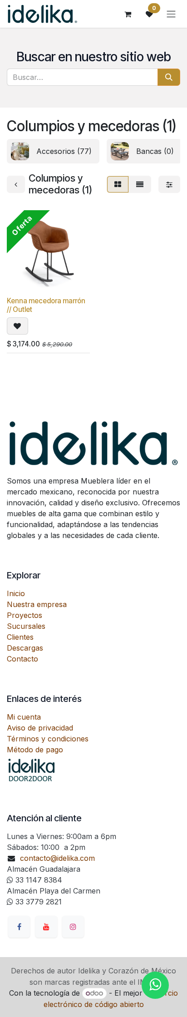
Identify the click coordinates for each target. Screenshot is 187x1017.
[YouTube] (46, 927)
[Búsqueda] (168, 77)
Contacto (22, 658)
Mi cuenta (24, 716)
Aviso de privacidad (40, 727)
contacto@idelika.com (57, 858)
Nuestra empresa (37, 604)
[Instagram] (73, 927)
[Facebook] (19, 927)
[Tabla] (118, 184)
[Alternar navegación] (171, 14)
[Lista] (139, 184)
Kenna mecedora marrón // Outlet (46, 304)
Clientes (20, 637)
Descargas (25, 647)
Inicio (16, 593)
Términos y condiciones (48, 738)
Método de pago (35, 749)
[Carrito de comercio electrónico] (127, 14)
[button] (17, 326)
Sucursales (26, 626)
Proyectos (24, 615)
